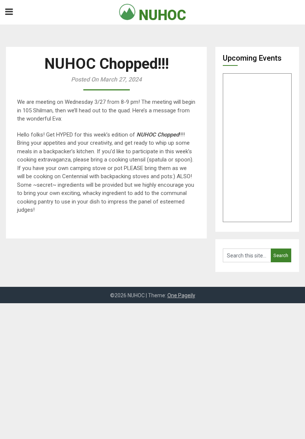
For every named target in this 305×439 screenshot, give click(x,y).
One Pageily (181, 295)
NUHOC (160, 15)
